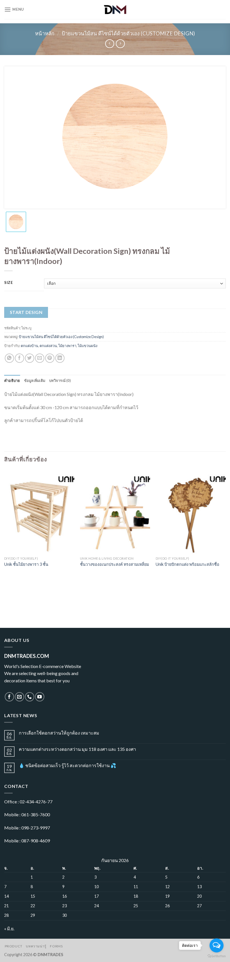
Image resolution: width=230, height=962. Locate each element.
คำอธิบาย (12, 380)
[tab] (12, 380)
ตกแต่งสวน (48, 345)
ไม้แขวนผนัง (87, 345)
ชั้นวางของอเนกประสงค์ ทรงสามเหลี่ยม (114, 564)
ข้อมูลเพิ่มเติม (34, 380)
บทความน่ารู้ (36, 946)
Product (13, 946)
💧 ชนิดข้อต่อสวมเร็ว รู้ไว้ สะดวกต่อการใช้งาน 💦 (67, 765)
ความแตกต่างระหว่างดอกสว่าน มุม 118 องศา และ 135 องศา (77, 749)
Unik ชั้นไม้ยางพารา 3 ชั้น (26, 564)
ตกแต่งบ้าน (29, 345)
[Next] (225, 538)
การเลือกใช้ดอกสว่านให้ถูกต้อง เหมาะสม (59, 732)
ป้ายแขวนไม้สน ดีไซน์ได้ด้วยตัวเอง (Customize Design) (128, 33)
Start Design (26, 312)
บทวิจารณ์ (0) (60, 380)
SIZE (8, 283)
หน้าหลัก (44, 33)
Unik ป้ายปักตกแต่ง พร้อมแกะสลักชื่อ (187, 564)
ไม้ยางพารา (67, 345)
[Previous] (4, 538)
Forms (56, 946)
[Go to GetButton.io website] (217, 956)
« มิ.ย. (9, 928)
